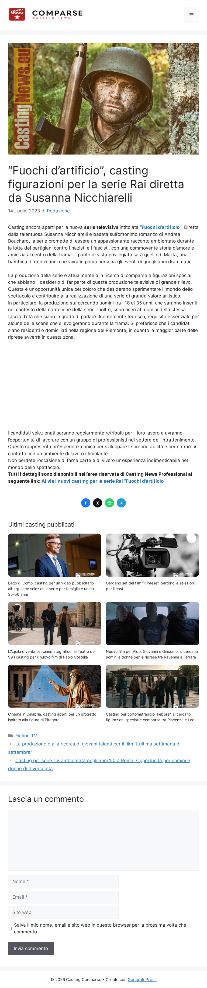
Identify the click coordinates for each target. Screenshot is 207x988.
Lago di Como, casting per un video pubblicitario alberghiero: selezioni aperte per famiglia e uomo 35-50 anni (51, 589)
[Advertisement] (103, 385)
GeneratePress (142, 979)
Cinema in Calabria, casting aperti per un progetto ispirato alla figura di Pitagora (52, 717)
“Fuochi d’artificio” (160, 227)
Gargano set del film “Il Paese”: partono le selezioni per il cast (150, 586)
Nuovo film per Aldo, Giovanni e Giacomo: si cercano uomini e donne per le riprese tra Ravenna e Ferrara (152, 654)
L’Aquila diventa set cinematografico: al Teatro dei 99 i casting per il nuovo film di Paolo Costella (51, 654)
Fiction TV (26, 735)
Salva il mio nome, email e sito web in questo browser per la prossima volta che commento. (100, 928)
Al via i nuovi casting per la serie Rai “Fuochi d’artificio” (103, 481)
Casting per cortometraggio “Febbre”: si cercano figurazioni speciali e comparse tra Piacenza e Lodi (150, 717)
